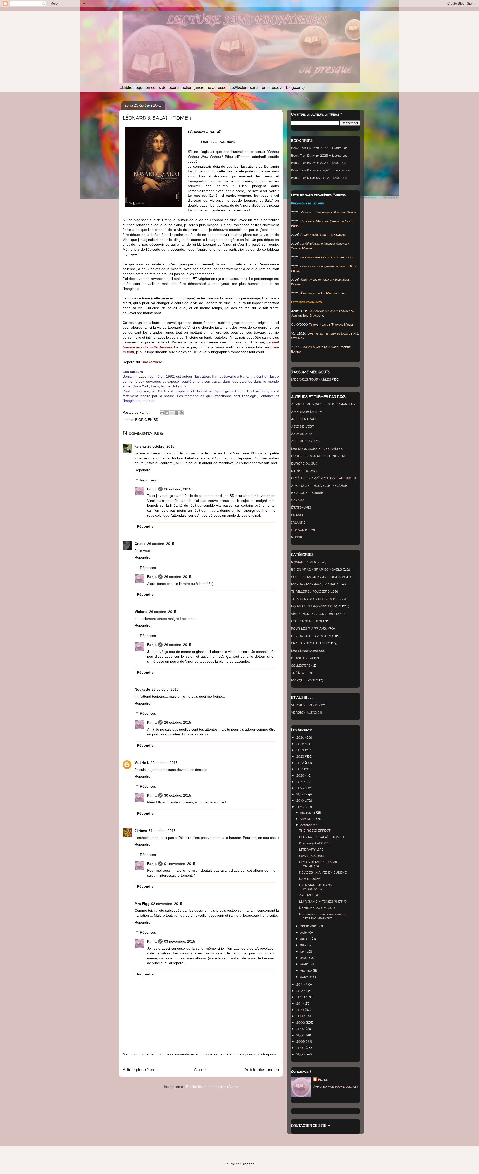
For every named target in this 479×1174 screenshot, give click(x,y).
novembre (308, 818)
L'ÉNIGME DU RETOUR (317, 907)
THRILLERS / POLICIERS (310, 591)
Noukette (142, 689)
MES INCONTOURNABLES (311, 379)
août (304, 932)
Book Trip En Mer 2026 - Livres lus (319, 148)
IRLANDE (298, 522)
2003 (301, 1054)
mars (305, 964)
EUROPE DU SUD (304, 463)
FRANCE (297, 515)
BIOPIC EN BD (146, 420)
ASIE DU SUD (301, 433)
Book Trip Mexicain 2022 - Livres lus (319, 177)
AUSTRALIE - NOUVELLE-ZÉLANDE (319, 485)
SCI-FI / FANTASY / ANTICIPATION (318, 577)
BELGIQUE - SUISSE (307, 492)
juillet (306, 938)
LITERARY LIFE (311, 849)
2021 (300, 769)
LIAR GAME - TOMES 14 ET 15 (323, 901)
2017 (300, 794)
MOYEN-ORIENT (304, 470)
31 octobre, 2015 (162, 831)
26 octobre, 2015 (160, 446)
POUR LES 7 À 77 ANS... (309, 628)
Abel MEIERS (309, 895)
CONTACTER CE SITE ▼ (311, 1125)
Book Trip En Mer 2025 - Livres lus (319, 155)
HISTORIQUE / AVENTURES (312, 636)
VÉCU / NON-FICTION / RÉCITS (315, 613)
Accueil (201, 1069)
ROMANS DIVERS (305, 562)
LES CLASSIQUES (304, 650)
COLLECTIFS (300, 665)
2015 (300, 807)
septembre (309, 926)
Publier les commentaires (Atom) (212, 1087)
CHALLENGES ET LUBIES (310, 643)
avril (304, 957)
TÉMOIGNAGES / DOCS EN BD (314, 599)
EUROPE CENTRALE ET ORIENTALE (319, 456)
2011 (299, 1003)
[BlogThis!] (166, 412)
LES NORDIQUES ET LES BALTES (317, 448)
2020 (300, 775)
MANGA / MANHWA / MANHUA (315, 584)
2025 (300, 743)
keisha (140, 446)
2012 (300, 997)
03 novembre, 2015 (179, 941)
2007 (301, 1028)
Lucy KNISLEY (310, 878)
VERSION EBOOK (304, 705)
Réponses (148, 480)
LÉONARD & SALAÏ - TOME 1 (321, 837)
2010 (300, 1009)
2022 (300, 762)
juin (304, 945)
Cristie (140, 544)
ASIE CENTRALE (304, 419)
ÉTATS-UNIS (301, 507)
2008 (301, 1022)
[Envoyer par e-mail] (162, 412)
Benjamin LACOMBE (315, 843)
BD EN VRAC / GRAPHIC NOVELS (316, 569)
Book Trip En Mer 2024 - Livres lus (319, 162)
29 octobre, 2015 (164, 763)
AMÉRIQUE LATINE (306, 411)
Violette (141, 612)
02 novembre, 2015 (166, 904)
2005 (301, 1041)
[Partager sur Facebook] (176, 412)
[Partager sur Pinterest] (181, 412)
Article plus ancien (261, 1069)
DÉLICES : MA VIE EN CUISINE (323, 872)
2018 (300, 788)
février (306, 970)
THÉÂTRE (299, 673)
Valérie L (142, 763)
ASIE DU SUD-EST (305, 441)
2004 (301, 1047)
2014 (300, 984)
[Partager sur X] (171, 412)
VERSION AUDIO (304, 712)
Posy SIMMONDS (312, 856)
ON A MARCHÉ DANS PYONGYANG (315, 887)
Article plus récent (140, 1069)
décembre (308, 812)
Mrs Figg (142, 904)
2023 (300, 756)
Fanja (152, 489)
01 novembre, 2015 (179, 864)
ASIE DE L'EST (302, 426)
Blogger (248, 1164)
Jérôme (141, 831)
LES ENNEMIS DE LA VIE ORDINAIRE (318, 864)
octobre (306, 825)
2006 (301, 1035)
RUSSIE (297, 537)
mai (303, 951)
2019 (300, 781)
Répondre (142, 470)
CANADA (297, 500)
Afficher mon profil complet (335, 1086)
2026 (300, 737)
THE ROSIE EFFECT (314, 830)
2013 (300, 990)
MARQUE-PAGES (304, 680)
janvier (306, 976)
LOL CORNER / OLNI (306, 621)
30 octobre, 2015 (177, 795)
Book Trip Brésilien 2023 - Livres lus (320, 170)
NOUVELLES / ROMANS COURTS (316, 606)
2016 (300, 800)
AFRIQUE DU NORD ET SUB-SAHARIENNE (324, 404)
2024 (300, 750)
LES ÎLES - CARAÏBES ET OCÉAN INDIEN (323, 478)
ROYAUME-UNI (303, 529)
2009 (301, 1016)
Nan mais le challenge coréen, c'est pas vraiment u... (323, 916)
